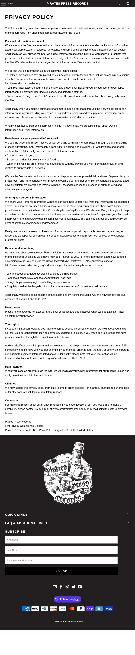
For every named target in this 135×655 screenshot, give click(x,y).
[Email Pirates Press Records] (54, 587)
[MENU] (2, 3)
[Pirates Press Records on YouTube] (80, 587)
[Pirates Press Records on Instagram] (67, 587)
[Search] (118, 3)
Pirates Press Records (67, 3)
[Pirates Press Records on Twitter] (73, 587)
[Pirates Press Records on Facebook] (61, 587)
